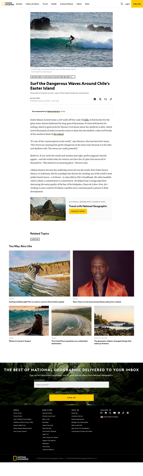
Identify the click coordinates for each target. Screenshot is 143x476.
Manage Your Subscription (80, 422)
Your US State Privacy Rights (22, 419)
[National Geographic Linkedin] (119, 413)
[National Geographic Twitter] (110, 413)
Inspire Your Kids (47, 425)
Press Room (46, 446)
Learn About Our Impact (50, 437)
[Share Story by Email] (105, 99)
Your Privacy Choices (20, 431)
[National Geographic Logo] (21, 460)
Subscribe (75, 413)
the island (59, 134)
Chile (86, 120)
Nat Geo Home (47, 413)
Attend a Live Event (48, 416)
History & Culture (32, 4)
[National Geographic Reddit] (127, 413)
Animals (19, 4)
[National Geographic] (8, 4)
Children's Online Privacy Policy (23, 422)
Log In (127, 4)
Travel (45, 4)
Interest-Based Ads (19, 425)
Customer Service (77, 416)
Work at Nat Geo (77, 425)
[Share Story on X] (100, 99)
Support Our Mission (49, 440)
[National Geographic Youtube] (114, 413)
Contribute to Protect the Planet (82, 431)
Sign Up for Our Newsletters (80, 428)
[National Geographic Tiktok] (123, 413)
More (87, 4)
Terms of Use (17, 413)
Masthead (45, 443)
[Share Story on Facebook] (95, 99)
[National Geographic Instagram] (101, 413)
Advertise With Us (48, 449)
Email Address (39, 380)
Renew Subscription (78, 419)
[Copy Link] (111, 99)
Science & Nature (66, 4)
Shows (79, 4)
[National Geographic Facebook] (105, 413)
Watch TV (45, 434)
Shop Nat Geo (46, 428)
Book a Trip (46, 419)
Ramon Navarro (53, 111)
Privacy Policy (17, 416)
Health (53, 4)
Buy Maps (45, 422)
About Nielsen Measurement (22, 428)
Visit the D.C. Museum (49, 431)
